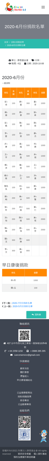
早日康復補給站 (24, 380)
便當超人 (24, 376)
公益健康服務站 (24, 393)
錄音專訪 (24, 400)
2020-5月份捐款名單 (23, 306)
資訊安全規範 (24, 454)
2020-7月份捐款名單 (22, 303)
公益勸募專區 (24, 404)
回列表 (37, 314)
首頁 (6, 42)
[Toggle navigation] (43, 7)
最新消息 (24, 368)
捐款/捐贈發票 (17, 42)
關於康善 (24, 372)
